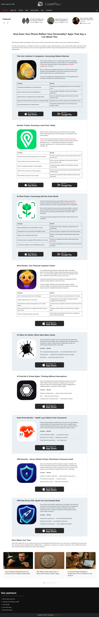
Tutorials (49, 10)
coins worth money (7, 607)
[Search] (97, 10)
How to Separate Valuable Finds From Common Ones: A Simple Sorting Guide (87, 19)
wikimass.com (58, 615)
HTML (26, 10)
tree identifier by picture (69, 203)
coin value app (6, 604)
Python (20, 10)
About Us (13, 10)
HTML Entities (34, 10)
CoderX (33, 22)
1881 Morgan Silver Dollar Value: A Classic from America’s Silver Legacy (16, 573)
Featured (5, 10)
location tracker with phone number (11, 601)
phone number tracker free (9, 599)
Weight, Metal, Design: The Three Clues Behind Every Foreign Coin (61, 20)
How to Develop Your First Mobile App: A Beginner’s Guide (80, 573)
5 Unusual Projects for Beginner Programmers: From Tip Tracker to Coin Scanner (48, 573)
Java (42, 10)
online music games (64, 275)
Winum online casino (7, 610)
